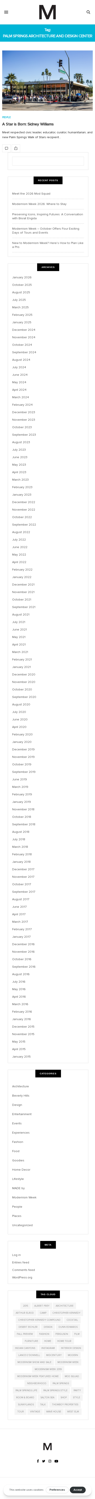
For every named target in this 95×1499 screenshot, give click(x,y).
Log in (16, 1255)
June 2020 (20, 719)
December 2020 (23, 674)
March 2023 (20, 480)
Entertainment (22, 1114)
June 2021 (19, 629)
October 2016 (21, 959)
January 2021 (21, 667)
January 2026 (22, 277)
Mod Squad (72, 1376)
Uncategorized (22, 1225)
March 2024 (20, 397)
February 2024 (22, 405)
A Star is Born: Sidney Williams (28, 124)
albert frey (41, 1305)
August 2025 (21, 292)
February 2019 (22, 794)
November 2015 (23, 1034)
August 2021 (20, 614)
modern (73, 1355)
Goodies (18, 1160)
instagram (48, 1348)
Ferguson (61, 1334)
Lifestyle (18, 1179)
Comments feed (23, 1270)
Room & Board (25, 1397)
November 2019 (23, 757)
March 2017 (20, 922)
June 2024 (20, 375)
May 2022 (19, 554)
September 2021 (23, 607)
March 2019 (20, 787)
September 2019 (24, 772)
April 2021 (19, 644)
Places (16, 1216)
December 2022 (23, 502)
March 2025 (20, 307)
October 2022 (22, 517)
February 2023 (22, 487)
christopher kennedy (66, 1312)
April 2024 (19, 390)
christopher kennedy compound (39, 1320)
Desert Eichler (28, 1327)
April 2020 (19, 727)
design (48, 1327)
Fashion (17, 1142)
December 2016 (23, 944)
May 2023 (19, 465)
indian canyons (25, 1348)
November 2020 (23, 682)
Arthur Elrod (25, 1312)
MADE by (18, 1188)
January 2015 (21, 1056)
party (77, 1390)
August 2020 (21, 704)
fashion (44, 1334)
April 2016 (19, 997)
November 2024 (23, 337)
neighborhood (36, 1383)
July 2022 (19, 539)
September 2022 (24, 524)
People (6, 117)
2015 (25, 1305)
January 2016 (21, 1019)
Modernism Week (24, 1197)
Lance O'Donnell (29, 1355)
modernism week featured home (38, 1376)
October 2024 (22, 345)
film (77, 1334)
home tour (64, 1341)
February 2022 (22, 569)
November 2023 (23, 420)
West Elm (73, 1411)
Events (17, 1123)
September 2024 (24, 352)
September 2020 (24, 697)
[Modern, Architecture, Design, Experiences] (47, 12)
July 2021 (18, 622)
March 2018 (20, 847)
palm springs (61, 1383)
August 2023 (21, 442)
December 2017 (23, 869)
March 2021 (20, 652)
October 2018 (21, 817)
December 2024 (23, 330)
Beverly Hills (20, 1095)
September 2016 (24, 967)
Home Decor (21, 1170)
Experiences (21, 1132)
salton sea (47, 1397)
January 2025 (21, 322)
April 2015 (19, 1049)
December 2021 (23, 584)
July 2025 (19, 300)
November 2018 (23, 809)
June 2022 (19, 547)
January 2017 (21, 937)
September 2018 (23, 824)
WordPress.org (22, 1277)
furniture (31, 1341)
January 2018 (21, 862)
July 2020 (19, 712)
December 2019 (23, 749)
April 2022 (19, 562)
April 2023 (19, 472)
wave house (53, 1411)
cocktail (72, 1320)
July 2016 (18, 982)
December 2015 (23, 1026)
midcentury (54, 1355)
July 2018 (18, 839)
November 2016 (23, 952)
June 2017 (19, 907)
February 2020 (22, 734)
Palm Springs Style (55, 1390)
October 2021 (21, 599)
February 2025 (22, 315)
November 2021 (23, 592)
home (47, 1341)
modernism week (68, 1362)
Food (15, 1151)
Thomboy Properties (65, 1404)
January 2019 (21, 802)
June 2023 (19, 457)
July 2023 (19, 450)
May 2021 (18, 637)
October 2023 (22, 427)
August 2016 (21, 974)
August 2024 (21, 360)
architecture (64, 1305)
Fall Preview (25, 1334)
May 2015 (18, 1041)
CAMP (43, 1312)
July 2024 (19, 367)
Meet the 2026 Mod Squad (31, 193)
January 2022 (21, 577)
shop (64, 1397)
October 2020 (22, 689)
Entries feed (20, 1262)
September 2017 (23, 892)
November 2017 (23, 877)
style (76, 1397)
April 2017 (19, 914)
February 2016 (22, 1012)
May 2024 (19, 382)
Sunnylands (26, 1404)
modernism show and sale (34, 1362)
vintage (35, 1411)
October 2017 (21, 884)
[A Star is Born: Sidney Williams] (47, 80)
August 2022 (21, 532)
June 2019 (19, 779)
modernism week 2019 (48, 1369)
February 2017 (22, 929)
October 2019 (21, 764)
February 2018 (22, 854)
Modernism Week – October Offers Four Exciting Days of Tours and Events (45, 230)
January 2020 (22, 742)
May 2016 (19, 989)
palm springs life (26, 1390)
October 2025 (22, 285)
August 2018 (20, 832)
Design (17, 1105)
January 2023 (21, 495)
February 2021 (22, 659)
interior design (71, 1348)
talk (43, 1404)
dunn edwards (68, 1327)
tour (20, 1411)
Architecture (20, 1086)
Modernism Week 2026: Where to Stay (39, 204)
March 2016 (20, 1004)
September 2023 (24, 435)
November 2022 (23, 509)
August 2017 (20, 899)
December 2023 (23, 412)
